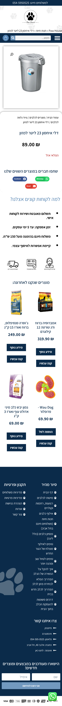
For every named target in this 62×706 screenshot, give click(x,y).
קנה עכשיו (45, 363)
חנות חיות (41, 31)
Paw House (55, 31)
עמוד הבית (53, 117)
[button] (57, 38)
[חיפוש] (13, 38)
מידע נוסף (45, 352)
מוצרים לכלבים (37, 117)
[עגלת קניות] (6, 38)
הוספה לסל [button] (46, 432)
